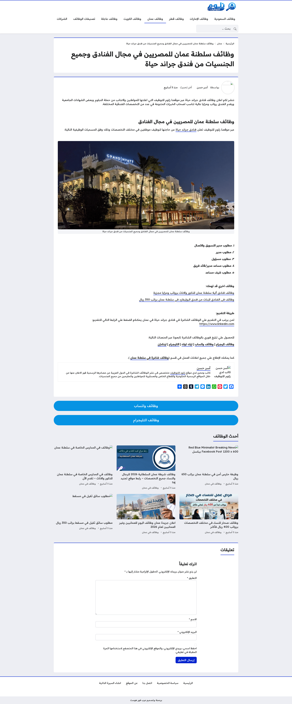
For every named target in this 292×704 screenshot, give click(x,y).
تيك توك (187, 344)
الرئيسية (230, 43)
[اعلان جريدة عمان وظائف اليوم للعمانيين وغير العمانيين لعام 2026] (146, 514)
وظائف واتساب (204, 344)
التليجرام (174, 344)
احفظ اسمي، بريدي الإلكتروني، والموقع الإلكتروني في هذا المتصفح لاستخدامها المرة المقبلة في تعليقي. (150, 650)
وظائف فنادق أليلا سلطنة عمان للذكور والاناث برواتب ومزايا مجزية (193, 292)
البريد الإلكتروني (187, 631)
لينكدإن (162, 344)
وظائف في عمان (213, 483)
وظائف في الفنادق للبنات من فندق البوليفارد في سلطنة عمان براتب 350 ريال (186, 299)
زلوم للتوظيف (177, 372)
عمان (219, 43)
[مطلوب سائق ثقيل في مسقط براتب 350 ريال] (83, 514)
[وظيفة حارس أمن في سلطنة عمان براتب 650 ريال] (208, 467)
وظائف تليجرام (225, 344)
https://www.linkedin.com (216, 324)
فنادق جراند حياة (186, 129)
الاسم (193, 619)
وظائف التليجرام (146, 420)
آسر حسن (202, 87)
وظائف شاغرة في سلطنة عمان (149, 357)
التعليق (192, 578)
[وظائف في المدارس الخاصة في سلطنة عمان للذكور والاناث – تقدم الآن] (83, 467)
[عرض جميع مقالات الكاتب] (228, 87)
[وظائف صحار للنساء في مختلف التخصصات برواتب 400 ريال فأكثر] (208, 514)
